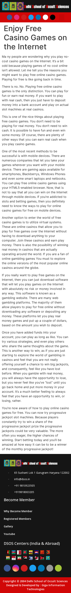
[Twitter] (31, 17)
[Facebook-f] (9, 17)
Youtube (9, 534)
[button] (61, 17)
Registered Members (17, 519)
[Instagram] (16, 17)
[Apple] (49, 568)
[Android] (58, 568)
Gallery (8, 526)
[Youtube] (24, 17)
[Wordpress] (52, 17)
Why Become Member (18, 511)
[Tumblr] (45, 17)
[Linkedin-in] (38, 17)
